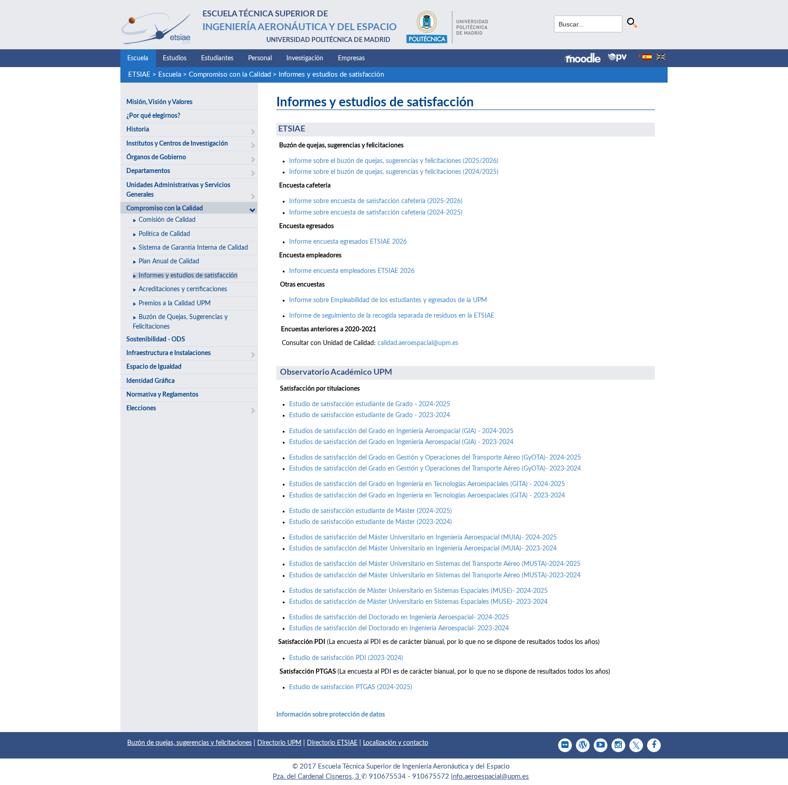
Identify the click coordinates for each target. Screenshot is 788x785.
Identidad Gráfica (150, 381)
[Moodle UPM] (586, 59)
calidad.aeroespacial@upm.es (418, 343)
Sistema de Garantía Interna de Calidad (193, 248)
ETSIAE (139, 74)
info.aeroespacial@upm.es (490, 776)
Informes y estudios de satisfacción (331, 74)
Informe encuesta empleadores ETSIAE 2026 (352, 271)
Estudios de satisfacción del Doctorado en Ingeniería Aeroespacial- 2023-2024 (399, 628)
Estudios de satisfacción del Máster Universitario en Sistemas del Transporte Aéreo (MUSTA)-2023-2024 (435, 575)
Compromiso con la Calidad (230, 74)
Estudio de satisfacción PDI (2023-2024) (346, 658)
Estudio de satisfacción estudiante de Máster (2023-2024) (370, 522)
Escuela (137, 58)
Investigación (304, 58)
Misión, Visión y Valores (159, 102)
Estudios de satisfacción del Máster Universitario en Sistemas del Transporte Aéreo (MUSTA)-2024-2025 (435, 564)
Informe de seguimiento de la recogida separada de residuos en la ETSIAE (391, 316)
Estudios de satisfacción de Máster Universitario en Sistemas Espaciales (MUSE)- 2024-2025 (418, 591)
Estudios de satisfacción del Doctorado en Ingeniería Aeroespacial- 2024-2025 (399, 617)
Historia (137, 129)
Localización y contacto (395, 743)
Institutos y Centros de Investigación (177, 144)
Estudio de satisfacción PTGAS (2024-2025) (350, 687)
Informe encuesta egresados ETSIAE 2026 (348, 242)
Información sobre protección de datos (330, 715)
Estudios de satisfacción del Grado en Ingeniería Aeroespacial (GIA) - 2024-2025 (401, 431)
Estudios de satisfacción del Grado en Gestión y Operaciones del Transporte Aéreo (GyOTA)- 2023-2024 (435, 469)
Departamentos (148, 171)
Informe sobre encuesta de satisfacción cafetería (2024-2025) (375, 212)
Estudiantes (217, 58)
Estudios (175, 58)
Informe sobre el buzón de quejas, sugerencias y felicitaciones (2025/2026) (393, 161)
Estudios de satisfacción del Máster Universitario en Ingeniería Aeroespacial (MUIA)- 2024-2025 (423, 537)
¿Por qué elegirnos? (153, 116)
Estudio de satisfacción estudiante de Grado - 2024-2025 (369, 404)
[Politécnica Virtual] (617, 57)
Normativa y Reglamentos (162, 395)
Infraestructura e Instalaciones (168, 353)
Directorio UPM (279, 743)
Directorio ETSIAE (332, 743)
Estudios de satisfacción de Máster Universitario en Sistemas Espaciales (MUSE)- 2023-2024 (418, 602)
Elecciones (141, 408)
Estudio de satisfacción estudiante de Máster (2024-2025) (370, 511)
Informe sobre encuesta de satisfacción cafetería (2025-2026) (375, 201)
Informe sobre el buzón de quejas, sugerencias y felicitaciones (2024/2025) (393, 172)
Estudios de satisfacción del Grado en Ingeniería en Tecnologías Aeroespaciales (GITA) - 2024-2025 (427, 484)
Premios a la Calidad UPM (175, 303)
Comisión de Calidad (167, 220)
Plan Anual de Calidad (169, 261)
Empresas (351, 58)
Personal (260, 58)
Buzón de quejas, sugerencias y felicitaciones (189, 743)
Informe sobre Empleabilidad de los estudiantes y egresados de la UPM (388, 300)
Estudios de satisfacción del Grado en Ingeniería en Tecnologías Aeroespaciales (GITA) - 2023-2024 (427, 495)
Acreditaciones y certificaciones (183, 289)
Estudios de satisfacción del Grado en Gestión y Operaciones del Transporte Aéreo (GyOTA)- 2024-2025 (435, 458)
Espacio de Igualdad (153, 367)
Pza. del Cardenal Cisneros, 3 (317, 776)
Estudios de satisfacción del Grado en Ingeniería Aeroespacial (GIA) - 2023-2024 (401, 442)
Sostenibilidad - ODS (155, 339)
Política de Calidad (164, 234)
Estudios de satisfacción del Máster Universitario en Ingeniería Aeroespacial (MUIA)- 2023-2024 (423, 548)
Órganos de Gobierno (156, 157)
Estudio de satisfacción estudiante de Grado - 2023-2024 (369, 415)
